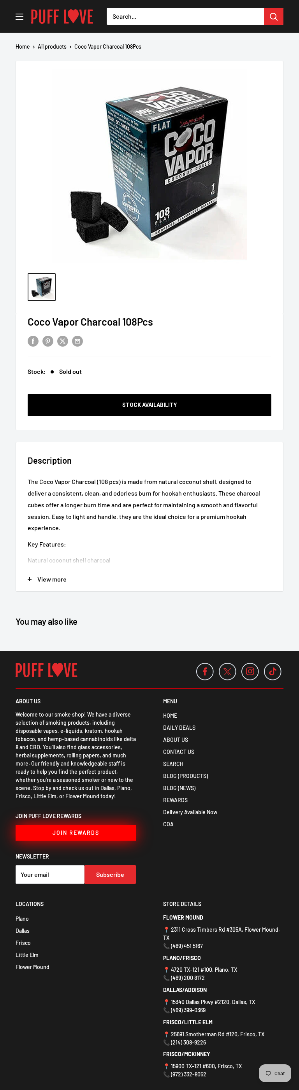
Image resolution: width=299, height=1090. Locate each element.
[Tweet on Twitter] (62, 341)
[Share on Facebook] (33, 341)
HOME (170, 715)
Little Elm (27, 955)
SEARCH (173, 764)
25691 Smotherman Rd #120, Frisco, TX (217, 1034)
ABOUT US (175, 739)
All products (52, 46)
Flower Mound (32, 967)
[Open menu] (19, 17)
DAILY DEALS (179, 727)
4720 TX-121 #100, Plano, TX (204, 969)
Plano (22, 918)
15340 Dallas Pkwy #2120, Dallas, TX (213, 1002)
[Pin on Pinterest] (47, 341)
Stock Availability (149, 405)
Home (23, 46)
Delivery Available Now (190, 812)
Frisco (23, 942)
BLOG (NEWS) (179, 788)
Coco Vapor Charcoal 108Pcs (90, 321)
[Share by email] (77, 341)
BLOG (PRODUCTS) (185, 776)
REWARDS (175, 800)
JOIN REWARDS (76, 832)
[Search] (273, 16)
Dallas (23, 930)
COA (168, 824)
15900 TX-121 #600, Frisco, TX (206, 1066)
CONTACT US (178, 751)
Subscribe (110, 874)
